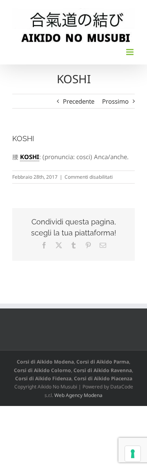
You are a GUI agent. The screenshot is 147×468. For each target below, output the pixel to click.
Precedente (78, 101)
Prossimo (115, 101)
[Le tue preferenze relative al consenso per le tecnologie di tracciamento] (132, 453)
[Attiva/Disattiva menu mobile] (130, 52)
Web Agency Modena (78, 395)
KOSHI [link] (29, 157)
